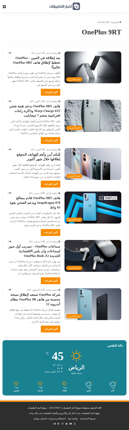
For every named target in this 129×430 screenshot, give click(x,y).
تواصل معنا (73, 418)
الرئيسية (115, 22)
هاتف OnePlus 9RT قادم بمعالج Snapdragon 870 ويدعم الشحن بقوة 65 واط (35, 202)
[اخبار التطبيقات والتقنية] (64, 6)
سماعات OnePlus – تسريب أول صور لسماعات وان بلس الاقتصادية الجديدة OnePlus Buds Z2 (34, 251)
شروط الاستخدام (88, 418)
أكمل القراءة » (50, 92)
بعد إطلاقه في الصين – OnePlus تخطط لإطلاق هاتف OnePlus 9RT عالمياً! (36, 62)
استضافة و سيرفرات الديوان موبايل (49, 418)
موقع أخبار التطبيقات (37, 408)
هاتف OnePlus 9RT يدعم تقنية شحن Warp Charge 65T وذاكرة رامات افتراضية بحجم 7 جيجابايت (34, 110)
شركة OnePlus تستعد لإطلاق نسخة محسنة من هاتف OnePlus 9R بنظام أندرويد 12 (35, 299)
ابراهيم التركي (52, 53)
